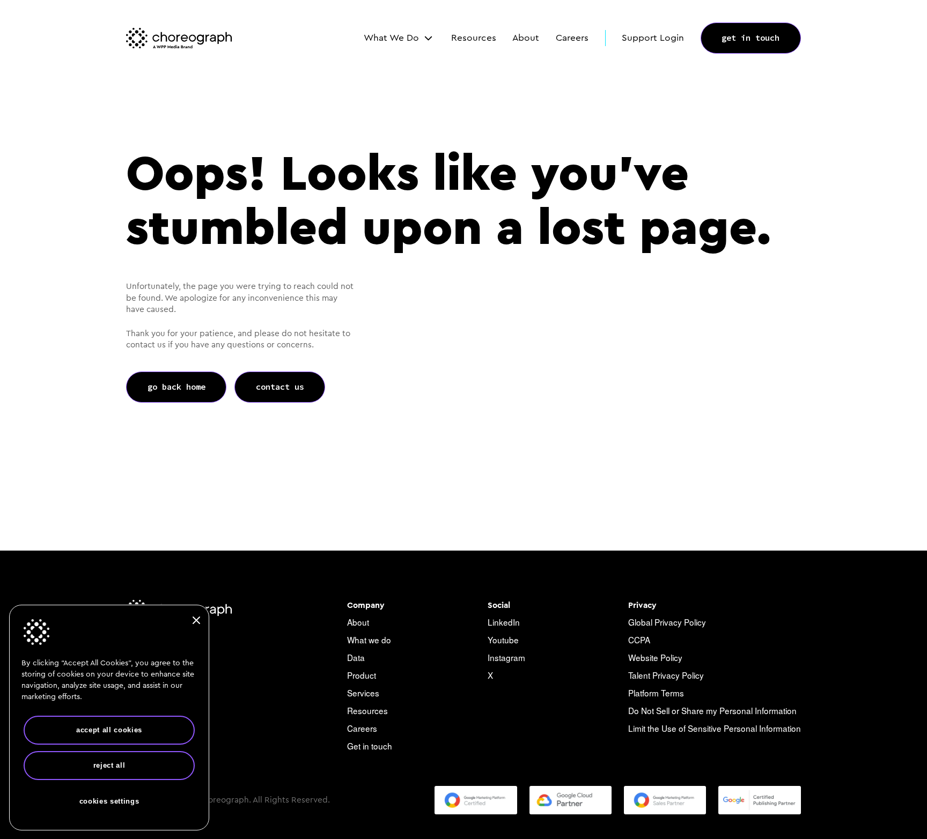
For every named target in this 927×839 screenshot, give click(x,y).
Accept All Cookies (109, 730)
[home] (179, 38)
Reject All (109, 765)
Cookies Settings (109, 801)
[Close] (196, 620)
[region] (109, 717)
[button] (399, 38)
